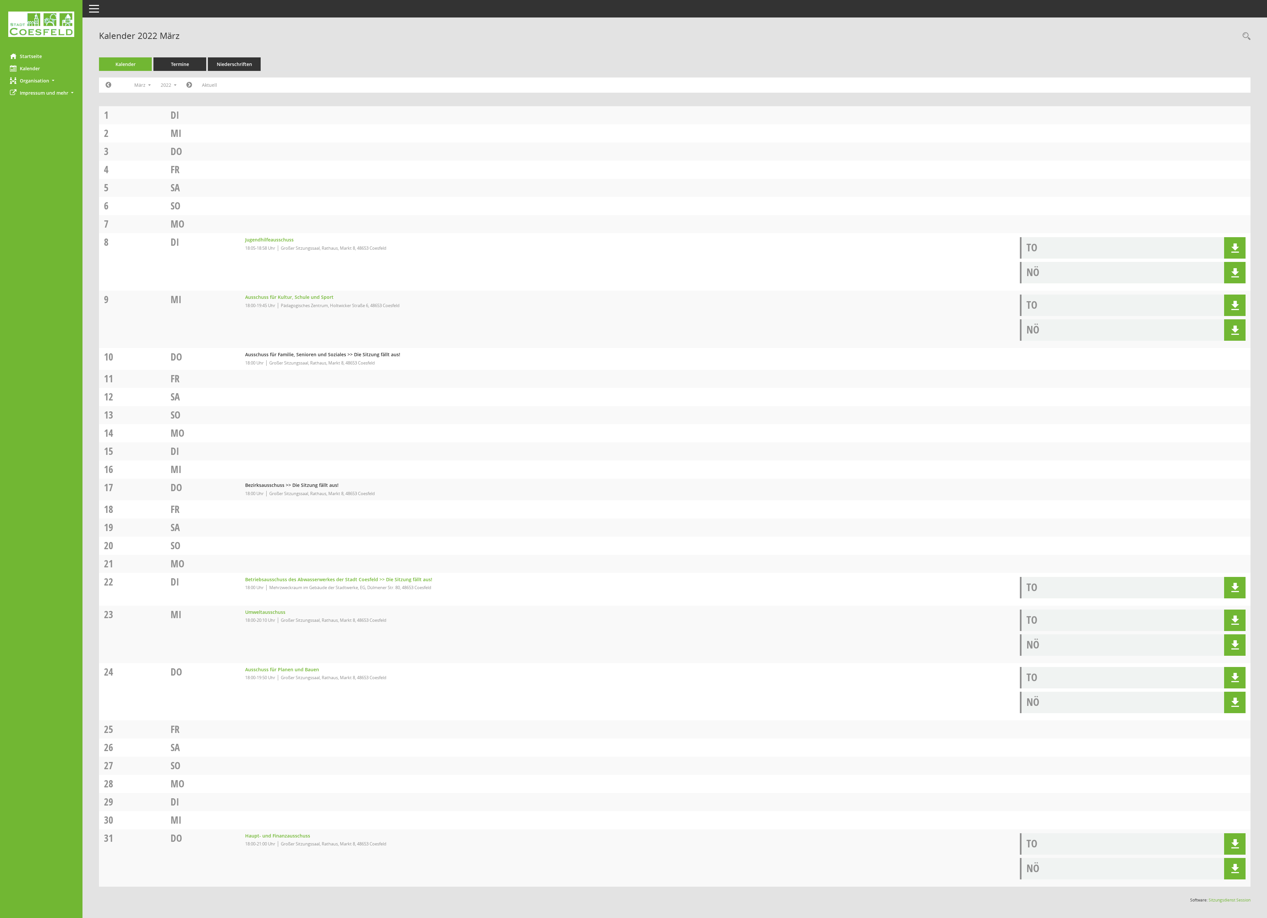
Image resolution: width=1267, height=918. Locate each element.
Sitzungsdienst (1230, 900)
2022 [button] (167, 85)
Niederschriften (234, 64)
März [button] (140, 85)
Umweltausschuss (265, 612)
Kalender (30, 68)
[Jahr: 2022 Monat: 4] (189, 85)
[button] (41, 81)
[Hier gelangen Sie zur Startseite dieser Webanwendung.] (41, 24)
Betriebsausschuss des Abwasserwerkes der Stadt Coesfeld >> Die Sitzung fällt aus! (338, 579)
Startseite (31, 56)
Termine (180, 64)
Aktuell (209, 85)
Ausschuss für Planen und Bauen (282, 669)
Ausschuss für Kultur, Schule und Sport (289, 297)
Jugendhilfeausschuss (269, 240)
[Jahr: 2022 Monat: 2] (108, 85)
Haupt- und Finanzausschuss (277, 836)
